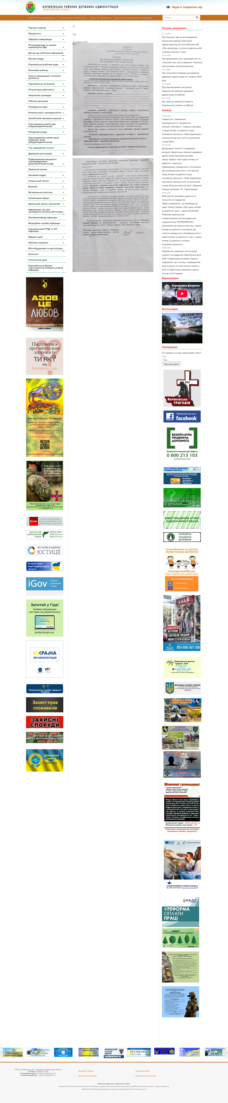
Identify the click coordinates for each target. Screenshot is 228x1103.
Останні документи (174, 28)
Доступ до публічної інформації (45, 52)
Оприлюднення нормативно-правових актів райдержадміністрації (44, 139)
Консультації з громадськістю (44, 112)
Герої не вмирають (101, 17)
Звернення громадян (39, 95)
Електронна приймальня (73, 17)
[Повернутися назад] (74, 35)
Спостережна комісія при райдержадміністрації (42, 125)
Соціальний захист (38, 180)
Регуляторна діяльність (41, 89)
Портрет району (37, 27)
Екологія (33, 253)
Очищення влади (37, 131)
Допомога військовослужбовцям (133, 17)
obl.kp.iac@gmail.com (47, 1075)
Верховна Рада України (87, 1076)
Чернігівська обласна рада (145, 1076)
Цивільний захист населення (44, 203)
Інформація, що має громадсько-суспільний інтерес (45, 210)
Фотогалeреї (170, 309)
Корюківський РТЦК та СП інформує (42, 230)
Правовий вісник (37, 169)
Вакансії (32, 186)
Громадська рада (37, 106)
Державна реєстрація (40, 153)
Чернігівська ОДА (142, 1071)
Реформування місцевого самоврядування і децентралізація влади (42, 161)
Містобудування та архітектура (45, 248)
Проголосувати (171, 364)
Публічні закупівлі (38, 242)
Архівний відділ (37, 174)
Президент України (85, 1071)
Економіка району (38, 70)
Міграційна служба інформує (44, 223)
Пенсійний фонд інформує (42, 217)
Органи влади (36, 58)
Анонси (166, 110)
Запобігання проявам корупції (44, 118)
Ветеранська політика (40, 192)
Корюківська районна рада (43, 64)
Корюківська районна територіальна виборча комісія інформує (45, 267)
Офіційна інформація (40, 39)
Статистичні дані (37, 259)
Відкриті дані (35, 236)
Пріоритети (34, 33)
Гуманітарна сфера (38, 197)
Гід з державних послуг (41, 147)
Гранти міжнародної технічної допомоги (44, 76)
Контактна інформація (42, 17)
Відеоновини (170, 278)
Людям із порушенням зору (186, 7)
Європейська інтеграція (41, 83)
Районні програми (38, 100)
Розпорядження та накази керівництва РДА (42, 46)
